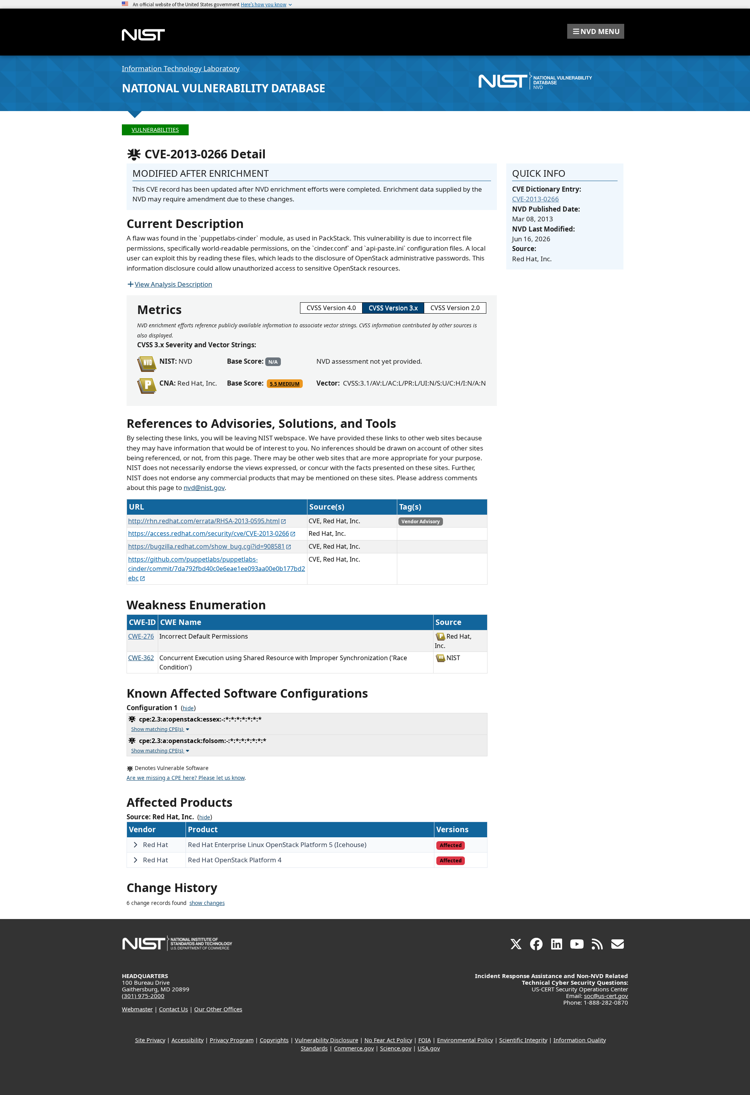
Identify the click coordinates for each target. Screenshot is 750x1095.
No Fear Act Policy (388, 1040)
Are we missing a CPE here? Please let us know (186, 777)
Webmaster (137, 1009)
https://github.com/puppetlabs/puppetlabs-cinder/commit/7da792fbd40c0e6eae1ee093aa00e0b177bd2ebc (216, 568)
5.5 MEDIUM (285, 383)
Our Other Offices (218, 1009)
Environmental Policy (465, 1040)
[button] (595, 31)
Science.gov (395, 1048)
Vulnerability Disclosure (326, 1040)
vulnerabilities (155, 129)
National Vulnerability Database (223, 88)
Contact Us (173, 1009)
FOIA (424, 1040)
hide (188, 708)
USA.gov (429, 1048)
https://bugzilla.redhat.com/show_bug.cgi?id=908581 (206, 546)
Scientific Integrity (523, 1040)
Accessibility (187, 1040)
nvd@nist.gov (204, 487)
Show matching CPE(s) (157, 728)
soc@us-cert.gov (606, 996)
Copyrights (274, 1040)
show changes (207, 903)
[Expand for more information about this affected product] (135, 844)
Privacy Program (232, 1040)
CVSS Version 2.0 (455, 307)
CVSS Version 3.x (393, 307)
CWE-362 (141, 657)
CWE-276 (141, 636)
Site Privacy (150, 1040)
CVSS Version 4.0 (331, 307)
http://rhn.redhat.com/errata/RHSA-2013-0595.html (204, 521)
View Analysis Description (173, 284)
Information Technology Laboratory (180, 68)
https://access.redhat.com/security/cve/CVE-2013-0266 (208, 533)
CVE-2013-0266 (535, 198)
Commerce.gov (354, 1048)
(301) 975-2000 (143, 996)
